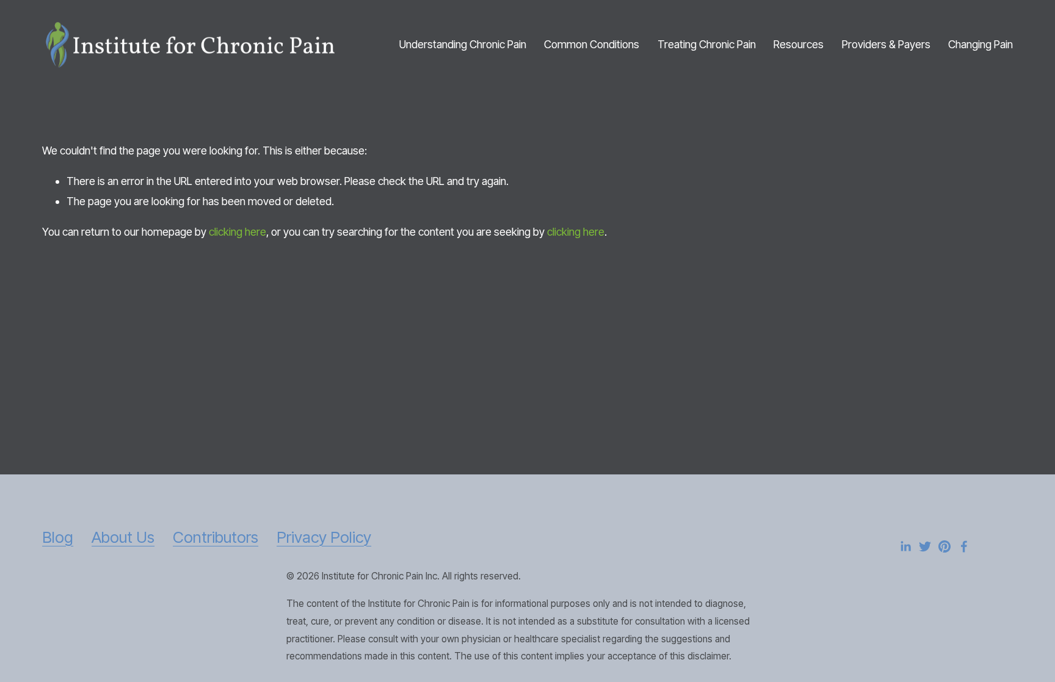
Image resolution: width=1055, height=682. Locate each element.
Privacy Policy (324, 537)
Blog (57, 537)
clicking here (237, 231)
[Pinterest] (944, 546)
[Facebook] (964, 546)
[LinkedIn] (905, 546)
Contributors (215, 537)
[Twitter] (925, 546)
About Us (123, 537)
